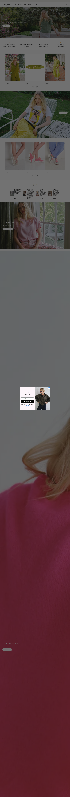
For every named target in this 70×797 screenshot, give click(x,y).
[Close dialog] (49, 388)
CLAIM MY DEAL (27, 401)
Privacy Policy (27, 405)
